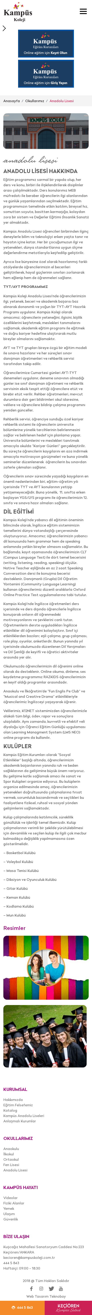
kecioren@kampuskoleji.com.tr (29, 1257)
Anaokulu (11, 1148)
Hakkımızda (13, 1099)
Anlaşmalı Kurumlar (19, 1121)
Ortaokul (11, 1159)
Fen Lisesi (11, 1164)
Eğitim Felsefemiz (18, 1104)
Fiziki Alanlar (13, 1203)
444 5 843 (11, 1262)
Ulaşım (9, 1213)
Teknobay (57, 1296)
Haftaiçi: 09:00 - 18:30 (21, 1268)
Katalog (10, 1110)
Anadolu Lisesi (62, 100)
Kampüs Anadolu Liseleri (23, 1115)
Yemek (8, 1208)
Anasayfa (11, 100)
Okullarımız (34, 100)
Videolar (10, 1197)
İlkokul (8, 1154)
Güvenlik (10, 1219)
